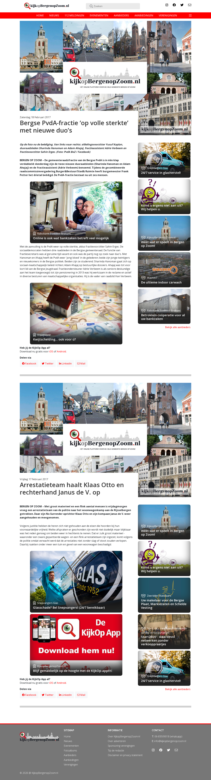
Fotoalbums (70, 750)
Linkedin (66, 363)
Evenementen (71, 745)
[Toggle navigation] (190, 15)
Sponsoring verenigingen (121, 745)
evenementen (99, 15)
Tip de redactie (116, 750)
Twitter (48, 363)
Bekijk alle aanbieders (177, 327)
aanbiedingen (144, 15)
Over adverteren (117, 741)
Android (61, 351)
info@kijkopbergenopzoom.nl (170, 741)
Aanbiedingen (71, 760)
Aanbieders (70, 755)
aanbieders (121, 15)
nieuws (54, 15)
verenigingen (168, 15)
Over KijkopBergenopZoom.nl (124, 736)
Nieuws (68, 741)
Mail (82, 363)
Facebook (30, 363)
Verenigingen (71, 764)
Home (67, 736)
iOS (51, 351)
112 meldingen (74, 15)
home (40, 15)
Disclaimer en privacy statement (125, 755)
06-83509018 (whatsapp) (168, 736)
